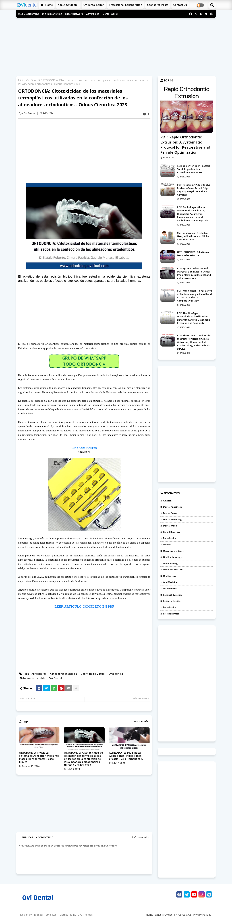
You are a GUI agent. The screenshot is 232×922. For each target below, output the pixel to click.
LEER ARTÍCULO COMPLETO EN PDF (84, 606)
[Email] (68, 688)
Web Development (28, 13)
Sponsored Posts (157, 5)
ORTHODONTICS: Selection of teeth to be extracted (193, 253)
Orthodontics (170, 588)
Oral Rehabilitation (173, 569)
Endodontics (169, 538)
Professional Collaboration (125, 5)
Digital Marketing (52, 13)
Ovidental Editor (93, 5)
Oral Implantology (172, 557)
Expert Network (74, 13)
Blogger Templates (45, 914)
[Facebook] (39, 688)
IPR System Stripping (84, 447)
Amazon (167, 500)
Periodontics (169, 607)
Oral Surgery (169, 575)
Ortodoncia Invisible (32, 678)
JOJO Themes (85, 914)
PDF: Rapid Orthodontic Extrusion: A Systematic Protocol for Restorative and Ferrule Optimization (185, 145)
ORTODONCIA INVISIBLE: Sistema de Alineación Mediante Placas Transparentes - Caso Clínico (39, 757)
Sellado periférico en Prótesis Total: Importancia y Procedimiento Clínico (193, 169)
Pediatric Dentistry (173, 601)
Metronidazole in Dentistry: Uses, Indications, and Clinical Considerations (193, 236)
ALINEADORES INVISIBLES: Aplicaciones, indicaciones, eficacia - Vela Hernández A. (126, 755)
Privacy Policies (202, 914)
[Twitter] (46, 688)
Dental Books (170, 513)
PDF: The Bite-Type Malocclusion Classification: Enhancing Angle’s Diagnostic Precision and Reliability (193, 318)
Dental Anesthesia (173, 506)
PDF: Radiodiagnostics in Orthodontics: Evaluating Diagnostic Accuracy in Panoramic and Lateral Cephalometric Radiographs (192, 214)
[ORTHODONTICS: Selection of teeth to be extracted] (167, 256)
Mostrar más (141, 721)
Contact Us (184, 914)
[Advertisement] (116, 44)
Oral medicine (170, 582)
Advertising (92, 13)
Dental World (110, 13)
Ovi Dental (32, 80)
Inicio (21, 80)
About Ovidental (68, 5)
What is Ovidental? (166, 914)
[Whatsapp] (54, 688)
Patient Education (172, 594)
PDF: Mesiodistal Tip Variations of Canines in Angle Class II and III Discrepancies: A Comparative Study (194, 295)
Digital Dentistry (171, 532)
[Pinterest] (61, 688)
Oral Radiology (170, 563)
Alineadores (39, 673)
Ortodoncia (116, 673)
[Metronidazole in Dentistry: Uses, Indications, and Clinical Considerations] (167, 237)
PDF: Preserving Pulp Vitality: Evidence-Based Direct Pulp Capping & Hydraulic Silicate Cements (193, 189)
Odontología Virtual (92, 673)
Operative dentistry (173, 550)
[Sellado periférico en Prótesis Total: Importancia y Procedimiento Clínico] (167, 170)
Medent (167, 544)
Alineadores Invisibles (63, 673)
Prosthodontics (171, 613)
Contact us (180, 5)
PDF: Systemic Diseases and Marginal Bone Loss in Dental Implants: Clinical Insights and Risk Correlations (194, 273)
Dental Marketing (172, 519)
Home (49, 5)
